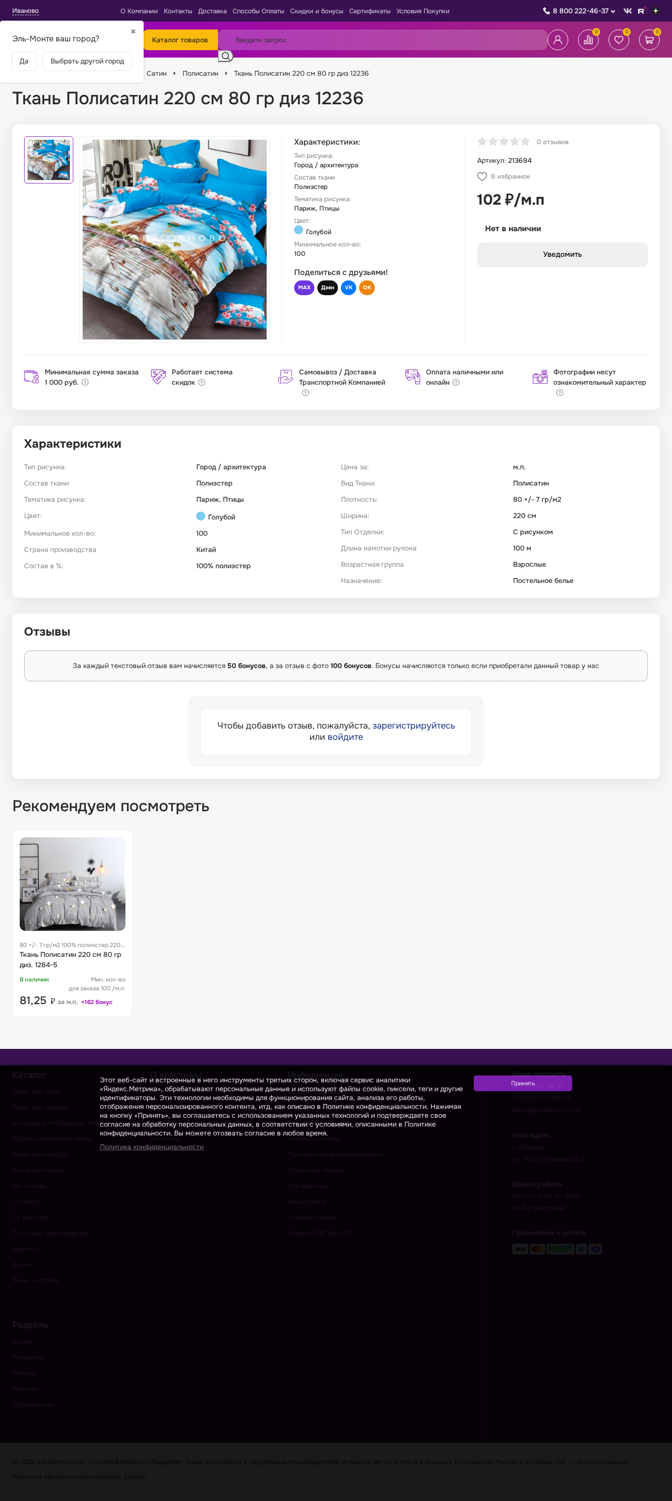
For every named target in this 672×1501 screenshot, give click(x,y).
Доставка (212, 11)
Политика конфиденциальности (152, 1146)
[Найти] (226, 56)
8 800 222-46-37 (581, 10)
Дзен (327, 287)
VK (348, 287)
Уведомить (562, 254)
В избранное (510, 176)
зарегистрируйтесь (413, 725)
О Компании (139, 11)
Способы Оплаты (258, 11)
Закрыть (653, 1495)
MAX (304, 287)
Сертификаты (370, 11)
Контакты (178, 11)
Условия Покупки (423, 11)
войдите (345, 737)
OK (367, 287)
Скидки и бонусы (316, 11)
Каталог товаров (180, 39)
